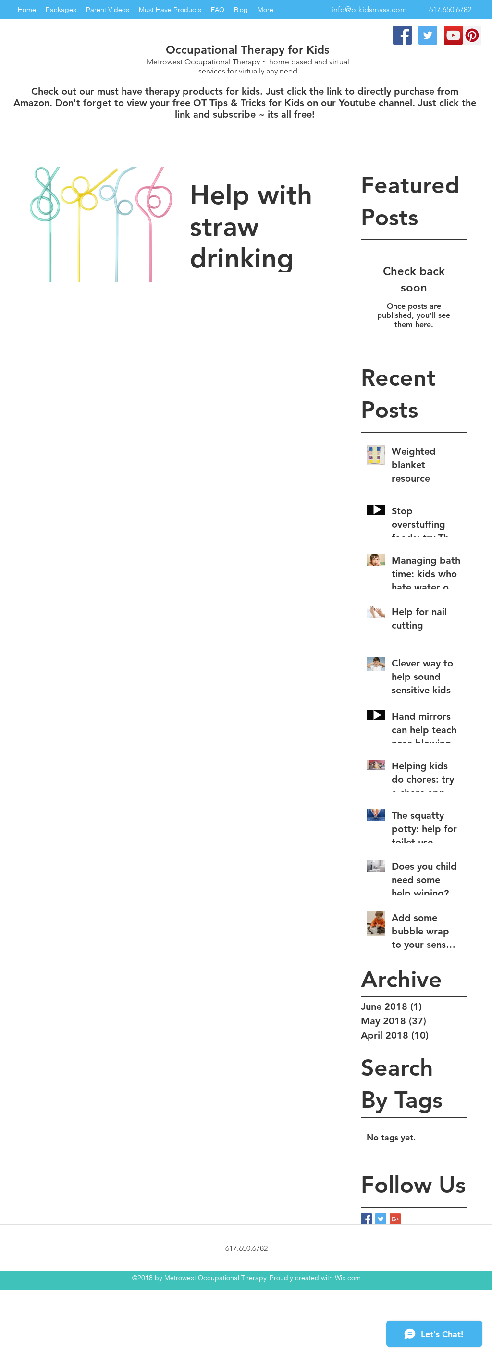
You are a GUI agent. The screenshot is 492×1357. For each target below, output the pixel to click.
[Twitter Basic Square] (380, 1218)
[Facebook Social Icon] (402, 35)
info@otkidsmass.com (369, 9)
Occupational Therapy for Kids (248, 50)
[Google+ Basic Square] (395, 1218)
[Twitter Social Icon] (427, 35)
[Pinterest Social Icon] (472, 35)
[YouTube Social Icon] (453, 35)
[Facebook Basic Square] (366, 1218)
